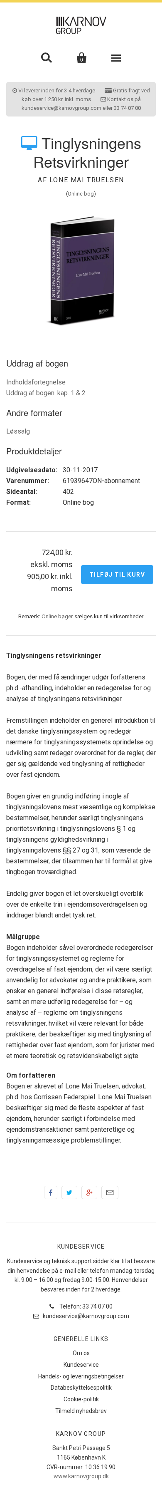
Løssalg (18, 431)
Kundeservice (81, 1364)
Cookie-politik (81, 1399)
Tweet (69, 1192)
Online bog (81, 194)
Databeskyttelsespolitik (81, 1387)
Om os (81, 1353)
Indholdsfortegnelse (36, 382)
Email (109, 1192)
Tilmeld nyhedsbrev (81, 1411)
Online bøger (57, 616)
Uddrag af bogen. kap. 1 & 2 (46, 393)
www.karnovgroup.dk (81, 1476)
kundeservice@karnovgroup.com (85, 1316)
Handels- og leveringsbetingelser (81, 1376)
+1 (89, 1192)
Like (50, 1192)
